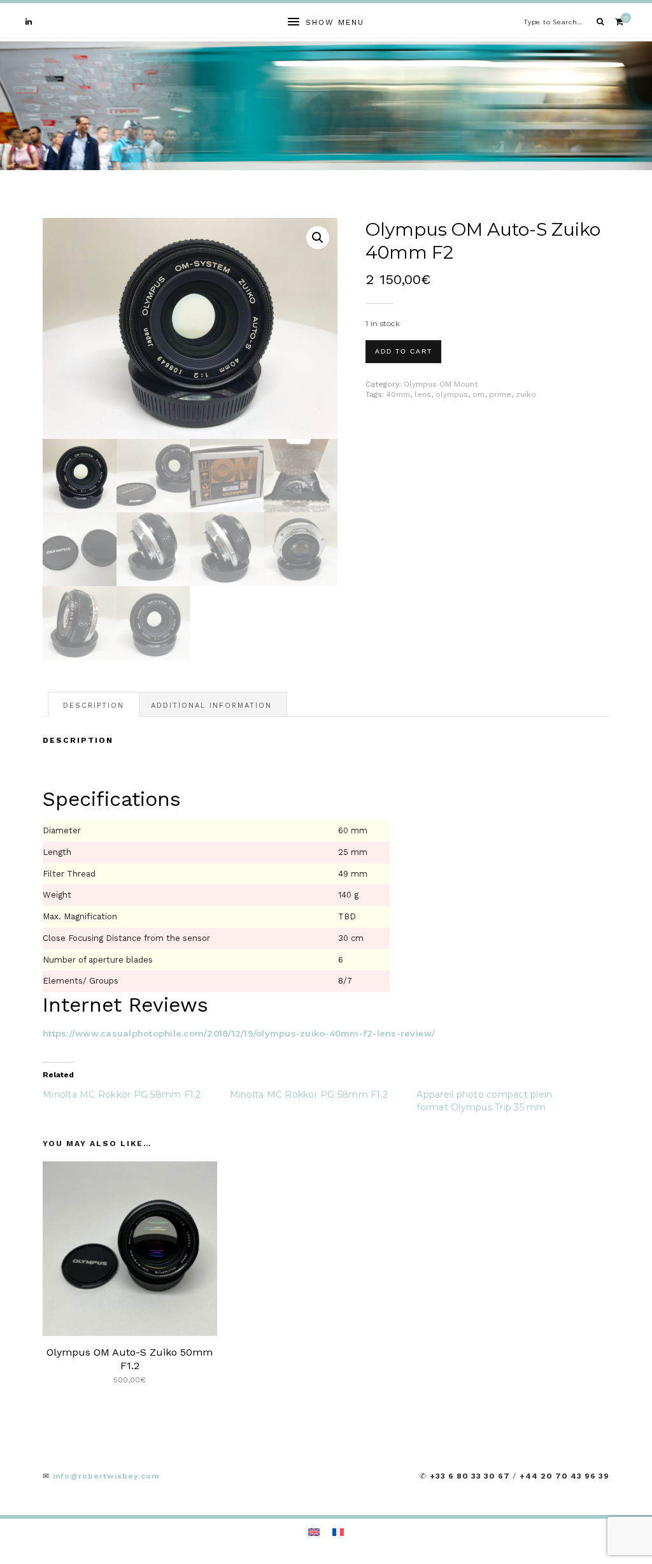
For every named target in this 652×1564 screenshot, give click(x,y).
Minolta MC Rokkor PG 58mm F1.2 (122, 1094)
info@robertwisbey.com (106, 1476)
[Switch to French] (338, 1532)
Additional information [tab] (211, 705)
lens (423, 394)
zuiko (526, 394)
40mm (398, 394)
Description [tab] (93, 705)
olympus (452, 394)
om (478, 394)
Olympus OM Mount (441, 384)
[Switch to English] (314, 1532)
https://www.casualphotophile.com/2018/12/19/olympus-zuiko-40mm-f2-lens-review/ (239, 1033)
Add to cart (403, 351)
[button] (317, 237)
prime (500, 394)
